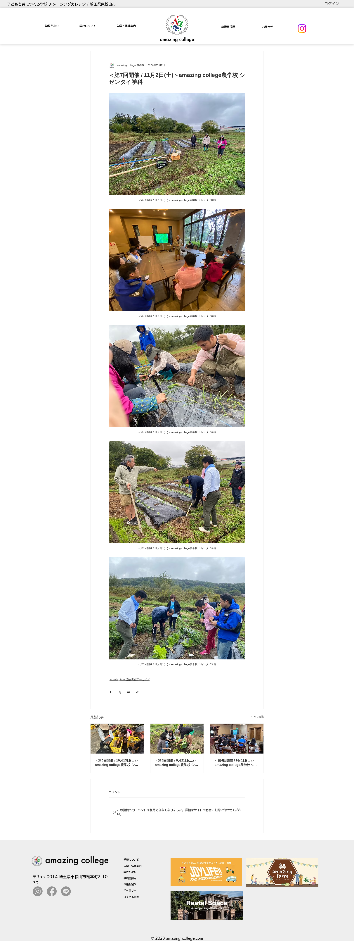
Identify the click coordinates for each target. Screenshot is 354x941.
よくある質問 (131, 897)
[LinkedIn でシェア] (128, 692)
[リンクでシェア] (137, 692)
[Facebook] (52, 891)
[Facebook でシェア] (110, 692)
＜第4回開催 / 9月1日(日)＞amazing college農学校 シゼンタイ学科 (236, 763)
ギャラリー (130, 890)
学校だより (130, 872)
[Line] (66, 891)
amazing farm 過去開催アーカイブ (130, 679)
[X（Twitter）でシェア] (119, 692)
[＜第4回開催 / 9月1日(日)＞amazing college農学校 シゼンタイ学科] (236, 739)
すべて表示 (257, 716)
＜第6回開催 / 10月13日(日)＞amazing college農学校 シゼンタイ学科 (117, 763)
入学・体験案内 (133, 866)
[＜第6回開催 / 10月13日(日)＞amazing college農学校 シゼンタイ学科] (117, 739)
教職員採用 (130, 878)
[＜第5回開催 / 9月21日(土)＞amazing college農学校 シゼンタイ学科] (177, 739)
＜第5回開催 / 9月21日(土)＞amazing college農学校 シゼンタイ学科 (176, 763)
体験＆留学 (130, 884)
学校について (131, 859)
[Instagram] (302, 28)
